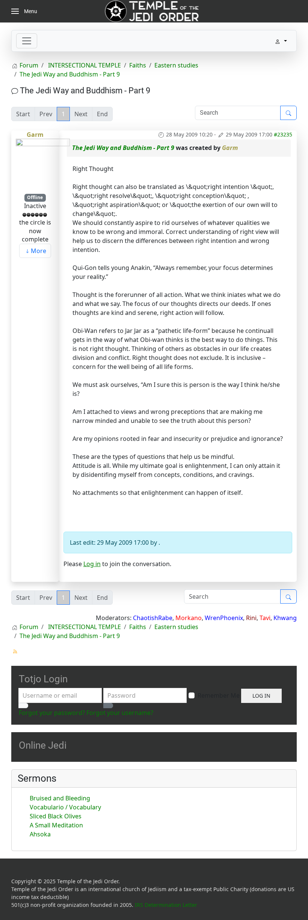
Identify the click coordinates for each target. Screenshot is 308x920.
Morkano (188, 618)
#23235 (283, 134)
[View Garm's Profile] (43, 165)
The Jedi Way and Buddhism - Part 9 (123, 148)
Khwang (285, 618)
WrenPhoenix (224, 618)
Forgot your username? (119, 713)
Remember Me (219, 695)
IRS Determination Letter (166, 904)
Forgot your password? (52, 713)
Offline (35, 197)
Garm (35, 134)
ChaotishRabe (152, 618)
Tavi (265, 618)
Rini (251, 618)
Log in (92, 564)
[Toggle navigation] (26, 40)
